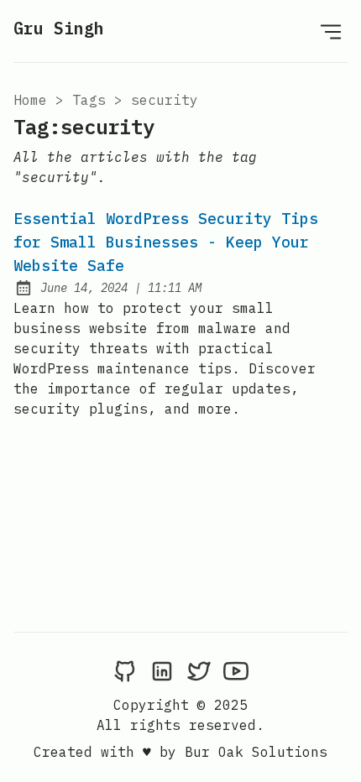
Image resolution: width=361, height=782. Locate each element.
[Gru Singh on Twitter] (199, 670)
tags (89, 99)
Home (30, 99)
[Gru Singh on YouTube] (236, 670)
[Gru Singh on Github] (125, 670)
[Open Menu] (331, 31)
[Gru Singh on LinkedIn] (162, 670)
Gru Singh (58, 28)
